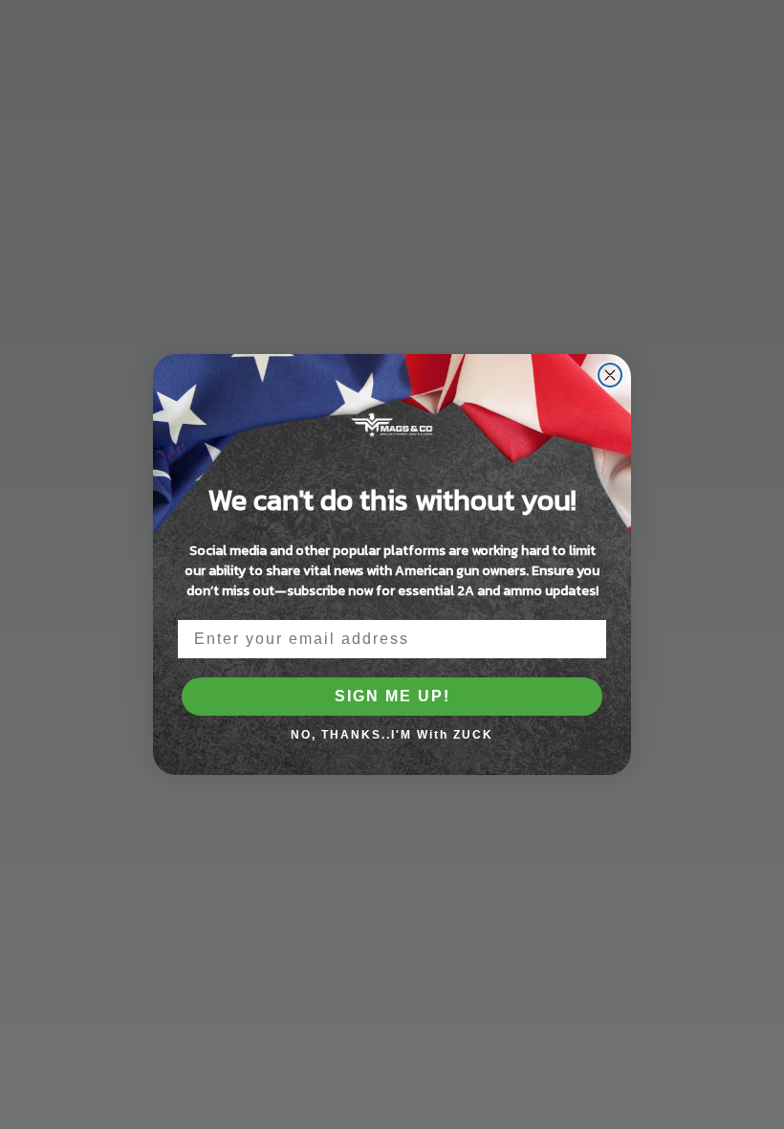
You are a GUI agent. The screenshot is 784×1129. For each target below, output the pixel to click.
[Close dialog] (610, 375)
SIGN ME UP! (392, 696)
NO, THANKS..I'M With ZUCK (392, 735)
